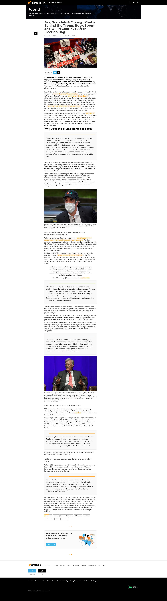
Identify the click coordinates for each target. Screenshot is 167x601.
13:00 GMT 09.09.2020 (50, 36)
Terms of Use (46, 581)
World (46, 515)
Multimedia (102, 565)
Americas (62, 565)
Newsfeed (55, 515)
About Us (30, 581)
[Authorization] (129, 2)
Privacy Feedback (84, 581)
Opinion (62, 515)
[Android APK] (133, 587)
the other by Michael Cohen (77, 96)
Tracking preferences (97, 581)
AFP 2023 (47, 69)
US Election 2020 (49, 519)
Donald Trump (69, 515)
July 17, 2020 (84, 278)
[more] (35, 33)
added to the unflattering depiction (70, 255)
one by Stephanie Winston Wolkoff (66, 94)
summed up (90, 113)
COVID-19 (57, 519)
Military (83, 565)
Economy (76, 565)
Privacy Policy (73, 581)
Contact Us (55, 581)
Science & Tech (92, 565)
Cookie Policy (64, 581)
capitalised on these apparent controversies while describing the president (68, 239)
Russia (69, 565)
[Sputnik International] (37, 5)
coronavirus (64, 519)
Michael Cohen (78, 515)
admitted (77, 413)
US (50, 515)
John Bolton (86, 515)
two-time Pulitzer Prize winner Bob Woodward (64, 106)
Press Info (38, 581)
